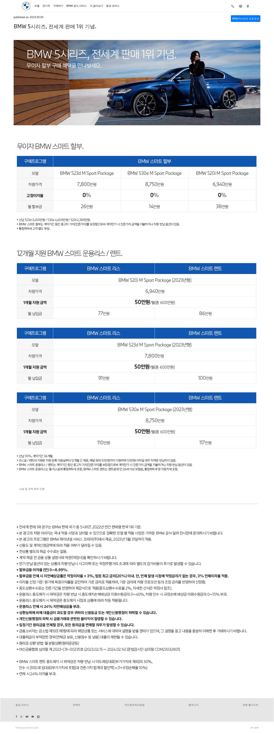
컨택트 (76, 704)
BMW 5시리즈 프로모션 (245, 18)
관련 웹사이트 (250, 704)
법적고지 (194, 704)
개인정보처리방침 (134, 704)
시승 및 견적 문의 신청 (32, 488)
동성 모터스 (22, 704)
